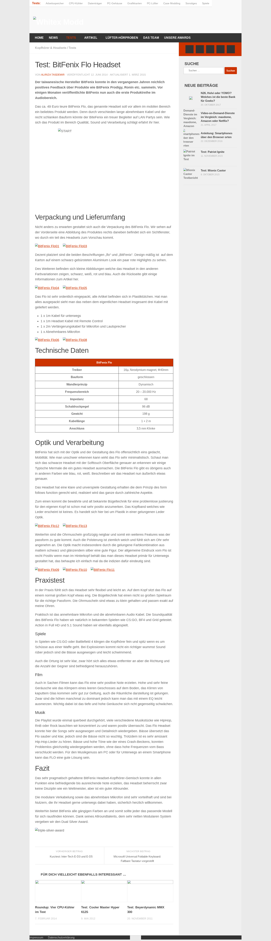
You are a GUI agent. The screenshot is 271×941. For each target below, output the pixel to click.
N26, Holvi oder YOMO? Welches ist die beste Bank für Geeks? (218, 96)
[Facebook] (189, 49)
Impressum (36, 937)
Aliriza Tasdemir (53, 74)
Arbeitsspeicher (55, 3)
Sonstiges (191, 3)
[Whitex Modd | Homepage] (59, 21)
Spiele (205, 3)
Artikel (90, 37)
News (53, 37)
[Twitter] (200, 49)
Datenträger (95, 3)
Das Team (151, 37)
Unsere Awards (177, 37)
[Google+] (210, 49)
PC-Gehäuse (114, 3)
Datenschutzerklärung (61, 937)
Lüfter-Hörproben (122, 37)
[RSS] (231, 49)
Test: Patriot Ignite (212, 151)
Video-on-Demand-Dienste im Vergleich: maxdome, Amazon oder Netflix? (218, 117)
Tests (71, 37)
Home (39, 37)
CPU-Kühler (76, 3)
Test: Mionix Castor (213, 170)
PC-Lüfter (152, 3)
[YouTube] (220, 49)
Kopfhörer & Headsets (50, 47)
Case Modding (171, 3)
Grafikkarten (134, 3)
